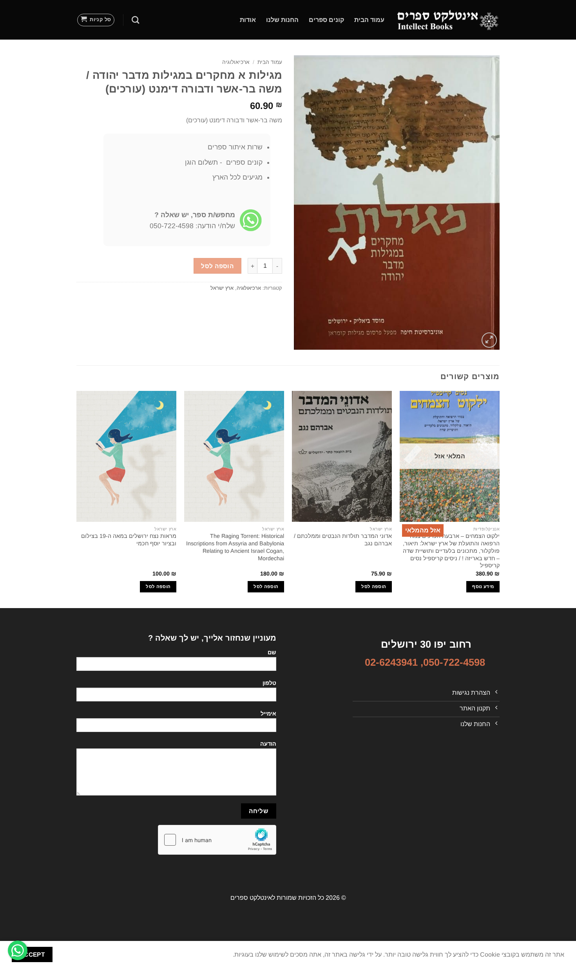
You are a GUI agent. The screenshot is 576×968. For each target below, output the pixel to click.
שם (272, 652)
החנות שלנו (282, 19)
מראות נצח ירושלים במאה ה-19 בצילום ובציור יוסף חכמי (128, 540)
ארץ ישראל (222, 288)
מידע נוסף (483, 586)
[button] (96, 20)
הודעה (268, 744)
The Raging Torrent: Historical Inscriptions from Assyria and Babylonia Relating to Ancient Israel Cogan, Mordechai (235, 547)
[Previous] (499, 498)
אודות (248, 19)
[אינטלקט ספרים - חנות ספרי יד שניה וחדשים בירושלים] (448, 19)
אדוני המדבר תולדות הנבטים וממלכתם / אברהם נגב (343, 540)
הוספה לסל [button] (373, 586)
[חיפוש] (135, 19)
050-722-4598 (454, 662)
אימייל (268, 713)
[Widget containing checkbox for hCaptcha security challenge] (217, 840)
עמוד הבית (369, 19)
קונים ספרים (326, 19)
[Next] (77, 498)
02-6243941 (391, 662)
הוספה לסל (217, 266)
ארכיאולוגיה (236, 62)
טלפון (269, 683)
